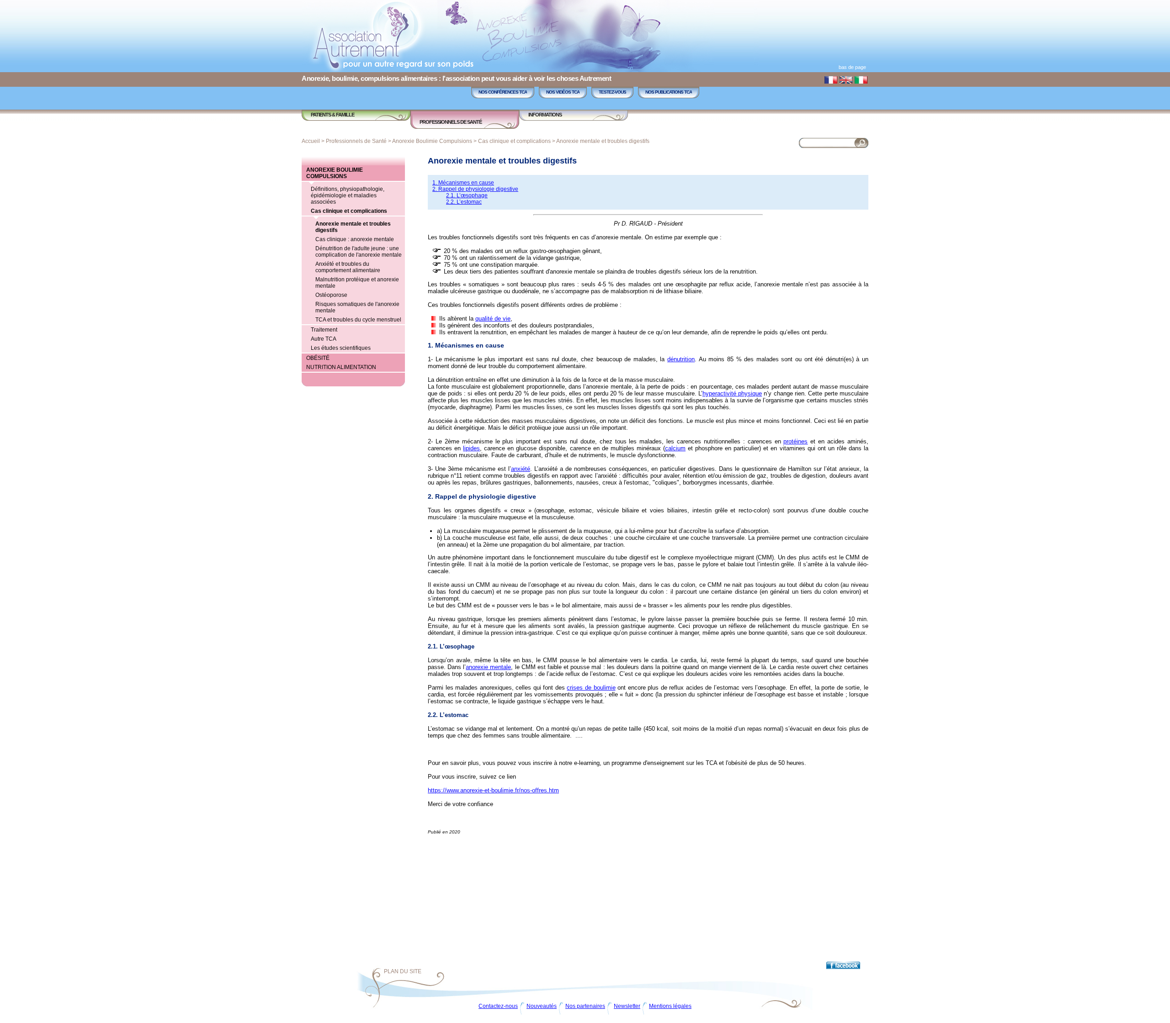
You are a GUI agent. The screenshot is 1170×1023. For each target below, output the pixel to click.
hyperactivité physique (732, 393)
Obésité (318, 358)
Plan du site (402, 971)
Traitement (324, 330)
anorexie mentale (488, 667)
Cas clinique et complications (514, 141)
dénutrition (681, 359)
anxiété (520, 468)
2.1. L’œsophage (467, 195)
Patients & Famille (332, 114)
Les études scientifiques (341, 348)
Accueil (311, 141)
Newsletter (627, 1006)
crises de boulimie (591, 687)
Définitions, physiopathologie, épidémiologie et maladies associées (347, 195)
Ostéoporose (331, 295)
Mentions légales (670, 1006)
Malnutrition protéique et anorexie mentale (357, 282)
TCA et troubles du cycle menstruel (358, 319)
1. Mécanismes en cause (463, 182)
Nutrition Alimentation (341, 367)
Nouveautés (541, 1006)
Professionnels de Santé (451, 122)
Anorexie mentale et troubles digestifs (602, 141)
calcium (675, 448)
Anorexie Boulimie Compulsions (432, 141)
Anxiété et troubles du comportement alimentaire (347, 267)
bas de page (852, 67)
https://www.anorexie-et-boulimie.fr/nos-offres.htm (493, 790)
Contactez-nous (498, 1006)
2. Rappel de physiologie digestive (475, 189)
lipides (471, 448)
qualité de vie (493, 318)
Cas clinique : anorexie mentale (354, 239)
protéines (795, 441)
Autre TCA (323, 339)
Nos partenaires (585, 1006)
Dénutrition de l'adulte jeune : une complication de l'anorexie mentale (358, 251)
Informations (545, 114)
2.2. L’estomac (464, 202)
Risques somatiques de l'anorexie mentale (357, 307)
